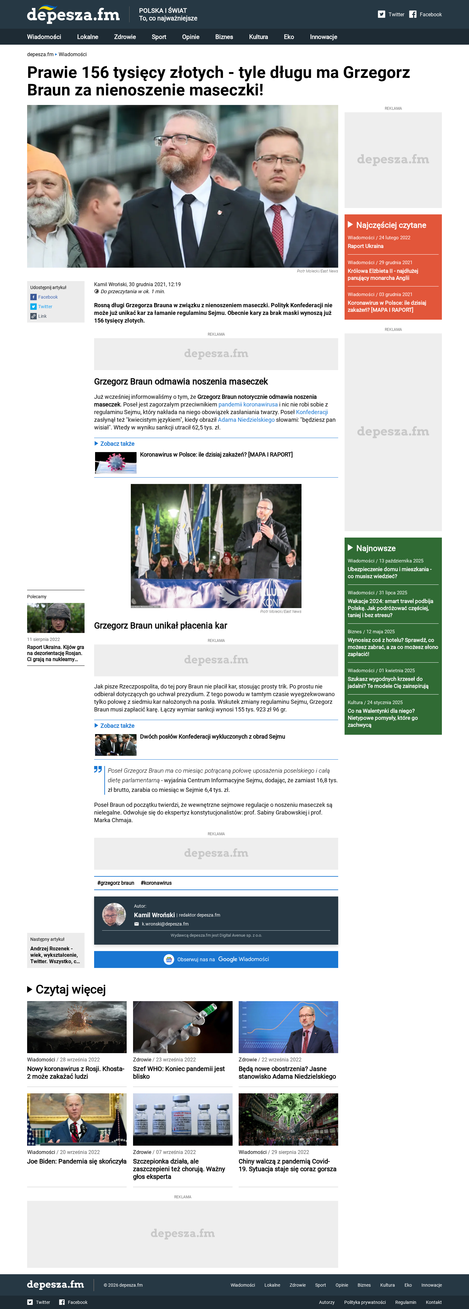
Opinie (190, 37)
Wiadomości (44, 37)
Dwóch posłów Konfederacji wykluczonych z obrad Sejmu (212, 736)
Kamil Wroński (154, 915)
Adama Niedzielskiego (246, 419)
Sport (159, 37)
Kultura (258, 37)
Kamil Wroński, (111, 284)
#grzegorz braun (115, 883)
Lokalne (87, 37)
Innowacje (323, 37)
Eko (289, 37)
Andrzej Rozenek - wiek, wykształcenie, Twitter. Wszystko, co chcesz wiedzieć (54, 955)
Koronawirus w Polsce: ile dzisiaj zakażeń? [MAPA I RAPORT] (216, 454)
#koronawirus (156, 883)
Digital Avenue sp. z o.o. (241, 935)
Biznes (224, 37)
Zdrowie (125, 37)
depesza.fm (40, 54)
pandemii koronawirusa (248, 404)
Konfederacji (312, 412)
